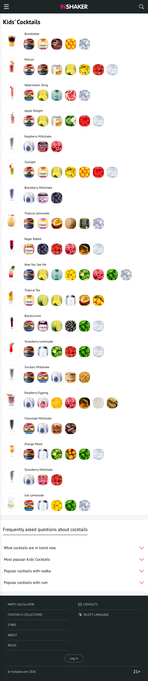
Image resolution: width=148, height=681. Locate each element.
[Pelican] (12, 66)
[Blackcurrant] (12, 323)
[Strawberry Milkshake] (12, 477)
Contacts (90, 604)
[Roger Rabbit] (12, 246)
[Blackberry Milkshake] (12, 195)
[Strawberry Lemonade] (12, 348)
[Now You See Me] (12, 271)
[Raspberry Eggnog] (12, 400)
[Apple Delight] (12, 118)
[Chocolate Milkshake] (12, 425)
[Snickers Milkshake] (12, 374)
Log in (74, 658)
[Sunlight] (12, 169)
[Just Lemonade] (12, 502)
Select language (96, 615)
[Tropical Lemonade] (12, 220)
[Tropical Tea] (12, 297)
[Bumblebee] (12, 41)
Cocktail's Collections (25, 615)
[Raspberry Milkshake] (12, 143)
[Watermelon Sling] (12, 92)
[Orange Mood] (12, 451)
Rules (12, 645)
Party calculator (21, 604)
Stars (12, 625)
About (12, 635)
